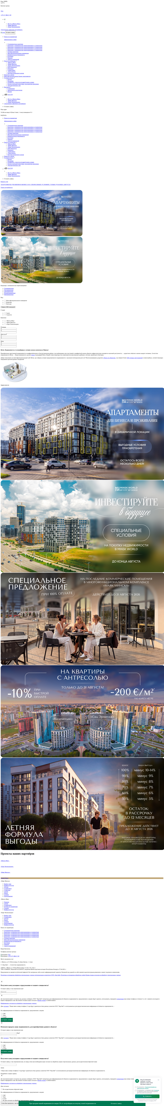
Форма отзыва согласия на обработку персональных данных (103, 975)
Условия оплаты (9, 78)
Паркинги (10, 68)
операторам (120, 999)
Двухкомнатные (8, 290)
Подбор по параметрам (11, 906)
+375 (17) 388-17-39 (13, 956)
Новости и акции (9, 75)
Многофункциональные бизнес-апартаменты (17, 76)
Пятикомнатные (8, 294)
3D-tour (6, 887)
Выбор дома (7, 884)
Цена (2, 341)
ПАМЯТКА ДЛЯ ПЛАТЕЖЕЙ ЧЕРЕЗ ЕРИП (21, 82)
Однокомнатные (9, 288)
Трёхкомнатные (8, 291)
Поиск (6, 893)
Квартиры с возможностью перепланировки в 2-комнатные (25, 45)
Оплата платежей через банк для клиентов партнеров (23, 84)
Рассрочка (10, 81)
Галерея (6, 894)
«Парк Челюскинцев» (14, 27)
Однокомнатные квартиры (15, 44)
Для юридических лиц (14, 85)
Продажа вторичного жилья (16, 73)
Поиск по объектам (10, 61)
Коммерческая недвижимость (16, 55)
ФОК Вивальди (12, 67)
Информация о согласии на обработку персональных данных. (19, 1003)
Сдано (8, 313)
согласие (6, 1006)
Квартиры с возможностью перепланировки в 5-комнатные (25, 50)
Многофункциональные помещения (18, 53)
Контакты (7, 87)
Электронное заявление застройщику (12, 29)
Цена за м (4, 334)
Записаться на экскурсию (15, 90)
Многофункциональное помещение (16, 300)
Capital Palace (11, 70)
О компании (11, 88)
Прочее (10, 91)
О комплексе (8, 888)
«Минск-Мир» (12, 62)
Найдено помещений (8, 307)
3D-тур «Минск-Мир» (14, 23)
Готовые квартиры (13, 51)
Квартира (9, 302)
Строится (9, 315)
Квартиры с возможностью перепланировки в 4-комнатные (25, 48)
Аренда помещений (13, 59)
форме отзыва (42, 1000)
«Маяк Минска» (12, 25)
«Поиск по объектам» (109, 358)
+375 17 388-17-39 (6, 15)
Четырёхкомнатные (9, 293)
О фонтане (7, 890)
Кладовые (10, 56)
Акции (6, 891)
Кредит (10, 79)
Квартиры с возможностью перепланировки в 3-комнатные (25, 47)
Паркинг (10, 58)
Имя (18, 1033)
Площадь (3, 327)
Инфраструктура (9, 885)
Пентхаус (9, 304)
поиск (33, 355)
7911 (2, 11)
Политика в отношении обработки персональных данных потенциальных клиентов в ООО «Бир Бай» (31, 975)
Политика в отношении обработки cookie (73, 975)
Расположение (8, 896)
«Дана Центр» (12, 71)
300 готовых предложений (134, 358)
